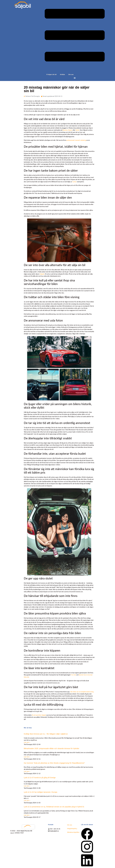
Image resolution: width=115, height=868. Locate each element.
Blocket (65, 130)
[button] (74, 78)
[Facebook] (87, 834)
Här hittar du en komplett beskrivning (82, 692)
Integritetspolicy (72, 828)
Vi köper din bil (51, 74)
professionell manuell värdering (76, 140)
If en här (73, 675)
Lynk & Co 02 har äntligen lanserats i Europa (40, 792)
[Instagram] (87, 846)
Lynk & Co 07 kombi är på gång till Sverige (40, 778)
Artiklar (62, 74)
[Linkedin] (87, 860)
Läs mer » (27, 742)
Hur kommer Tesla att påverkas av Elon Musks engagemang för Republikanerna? (54, 763)
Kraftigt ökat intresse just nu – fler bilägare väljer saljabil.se (46, 734)
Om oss (70, 74)
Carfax (74, 182)
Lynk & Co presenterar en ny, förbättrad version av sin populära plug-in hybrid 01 (54, 807)
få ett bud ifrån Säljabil (39, 715)
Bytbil (77, 130)
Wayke (70, 130)
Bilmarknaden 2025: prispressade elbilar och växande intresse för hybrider (51, 748)
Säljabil (42, 274)
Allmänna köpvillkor (73, 832)
